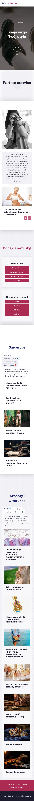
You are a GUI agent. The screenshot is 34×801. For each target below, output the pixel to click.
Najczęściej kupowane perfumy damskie (17, 685)
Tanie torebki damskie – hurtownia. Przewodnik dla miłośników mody (16, 653)
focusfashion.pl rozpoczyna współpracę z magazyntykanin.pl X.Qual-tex (15, 554)
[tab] (7, 355)
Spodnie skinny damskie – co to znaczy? (13, 400)
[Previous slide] (25, 218)
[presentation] (17, 196)
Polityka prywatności (13, 784)
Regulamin (13, 787)
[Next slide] (29, 218)
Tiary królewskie (14, 744)
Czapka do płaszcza (15, 772)
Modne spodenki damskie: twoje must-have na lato (16, 385)
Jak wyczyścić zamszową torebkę (15, 715)
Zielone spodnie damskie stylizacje (15, 431)
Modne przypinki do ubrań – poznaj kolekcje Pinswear (15, 619)
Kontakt (24, 784)
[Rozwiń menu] (30, 3)
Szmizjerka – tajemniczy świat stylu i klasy (16, 463)
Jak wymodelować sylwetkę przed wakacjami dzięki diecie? (17, 212)
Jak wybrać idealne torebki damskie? (15, 588)
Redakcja (21, 787)
